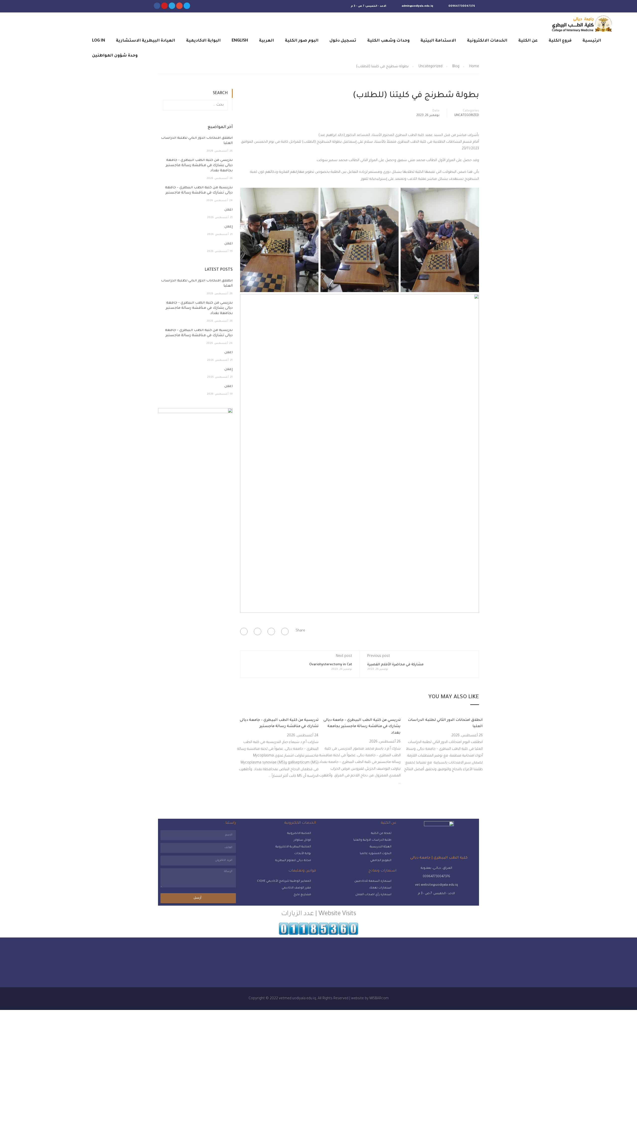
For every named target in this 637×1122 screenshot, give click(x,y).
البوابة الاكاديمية (203, 41)
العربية (266, 41)
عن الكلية (528, 41)
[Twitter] (187, 5)
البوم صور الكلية (301, 41)
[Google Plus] (271, 631)
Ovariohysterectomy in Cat (330, 665)
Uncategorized (466, 115)
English (240, 41)
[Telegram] (172, 5)
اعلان (228, 210)
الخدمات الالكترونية (487, 41)
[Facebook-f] (157, 5)
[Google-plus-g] (179, 5)
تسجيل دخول (342, 41)
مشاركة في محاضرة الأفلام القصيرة (395, 665)
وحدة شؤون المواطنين (115, 56)
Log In (98, 41)
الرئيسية (592, 41)
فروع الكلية (560, 41)
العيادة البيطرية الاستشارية (145, 41)
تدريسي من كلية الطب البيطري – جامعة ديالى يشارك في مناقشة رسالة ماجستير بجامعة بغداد (362, 726)
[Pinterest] (244, 631)
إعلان (228, 227)
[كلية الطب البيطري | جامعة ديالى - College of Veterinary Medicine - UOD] (581, 23)
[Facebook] (285, 631)
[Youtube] (164, 5)
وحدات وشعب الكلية (388, 41)
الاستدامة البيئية (438, 41)
